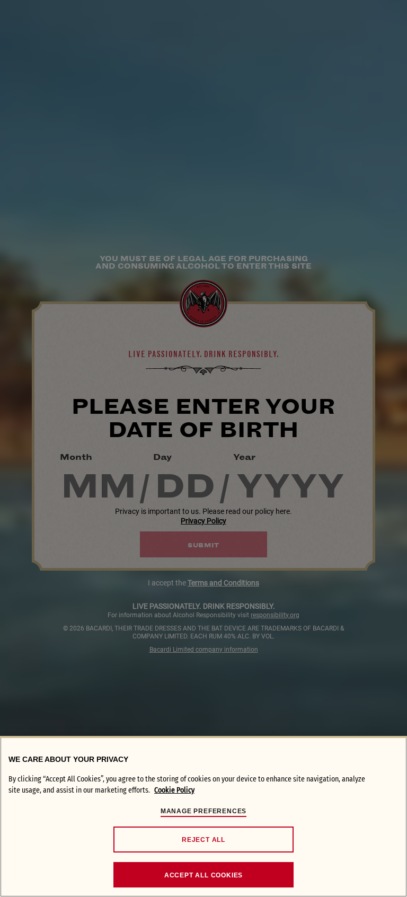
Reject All (203, 839)
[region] (203, 816)
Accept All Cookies (203, 875)
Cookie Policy (174, 790)
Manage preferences (203, 811)
